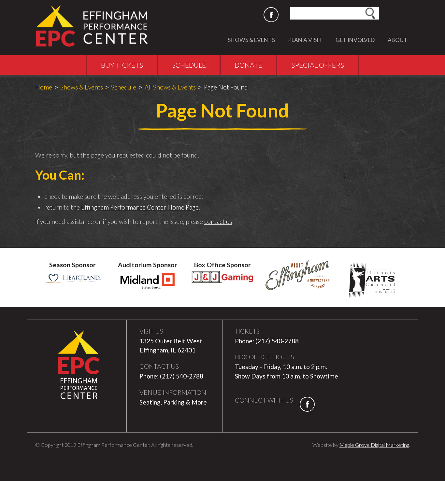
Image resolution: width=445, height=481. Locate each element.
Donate (248, 65)
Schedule (189, 65)
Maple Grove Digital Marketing (374, 445)
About (398, 39)
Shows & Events (251, 39)
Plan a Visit (305, 39)
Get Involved (355, 39)
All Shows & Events (170, 87)
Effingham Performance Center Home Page (140, 207)
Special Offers (317, 65)
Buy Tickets (122, 65)
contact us (218, 221)
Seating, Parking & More (173, 402)
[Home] (95, 25)
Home (43, 87)
